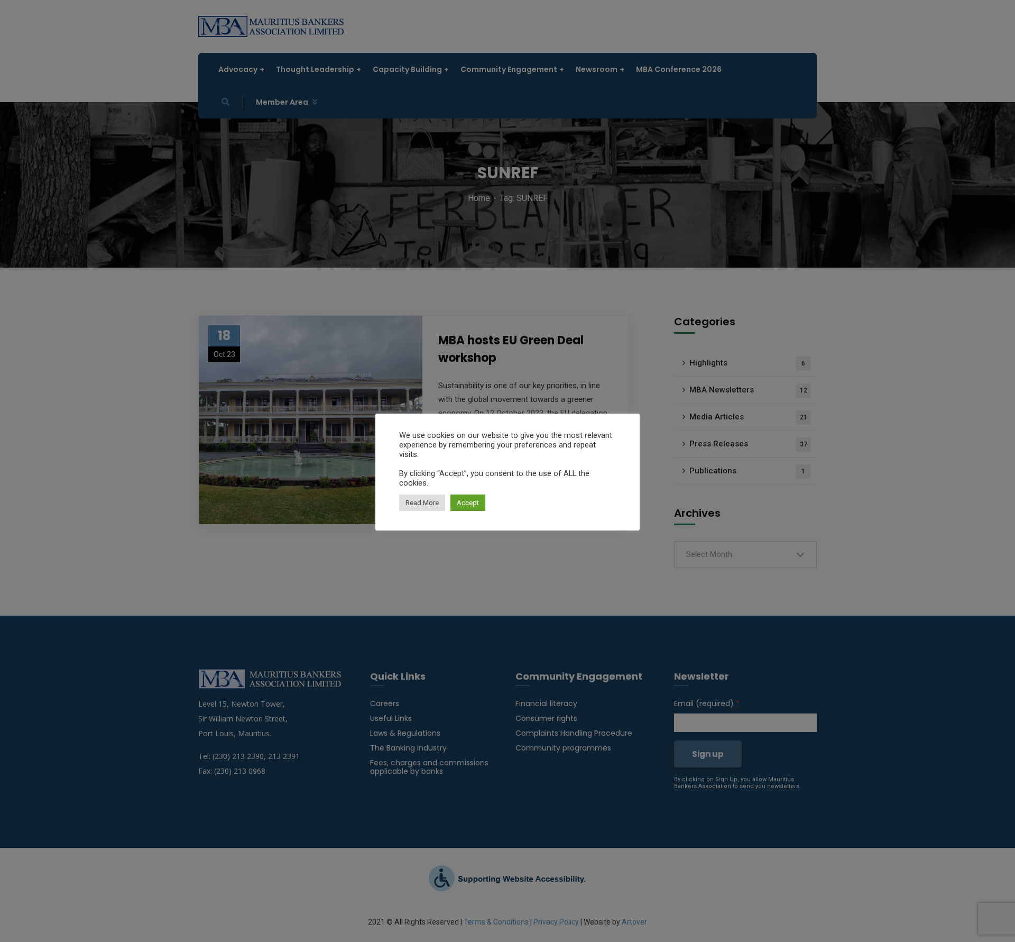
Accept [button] (468, 503)
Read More (422, 503)
